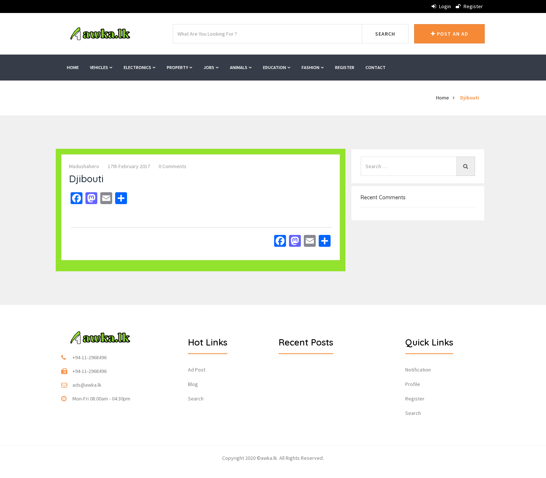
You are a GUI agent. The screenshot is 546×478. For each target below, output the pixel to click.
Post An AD (451, 33)
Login (444, 6)
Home (73, 67)
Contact (375, 67)
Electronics (138, 67)
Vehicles (99, 67)
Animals (239, 67)
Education (275, 67)
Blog (193, 384)
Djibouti (469, 97)
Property (178, 67)
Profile (412, 384)
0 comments (172, 166)
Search (385, 33)
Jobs (209, 67)
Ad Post (196, 369)
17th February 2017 (129, 166)
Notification (418, 369)
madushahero (84, 166)
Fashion (311, 67)
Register (472, 6)
